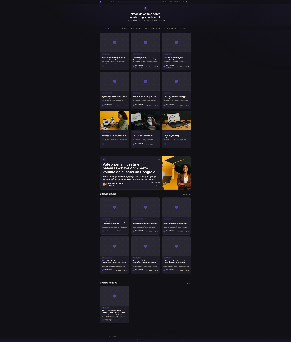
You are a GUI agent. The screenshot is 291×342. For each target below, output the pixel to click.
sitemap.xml (116, 336)
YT (178, 339)
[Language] (186, 2)
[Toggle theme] (190, 2)
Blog (152, 339)
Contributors (157, 339)
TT (181, 339)
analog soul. (117, 339)
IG (172, 339)
